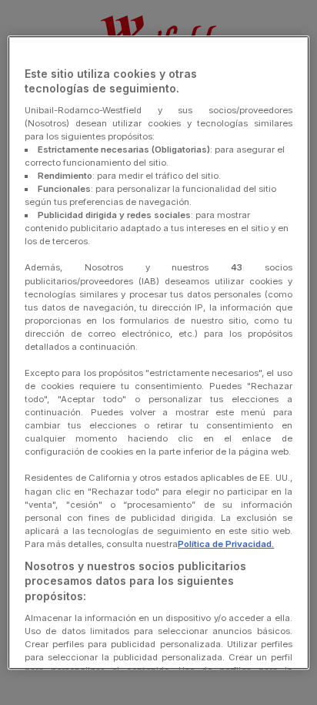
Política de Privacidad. (226, 544)
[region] (158, 352)
